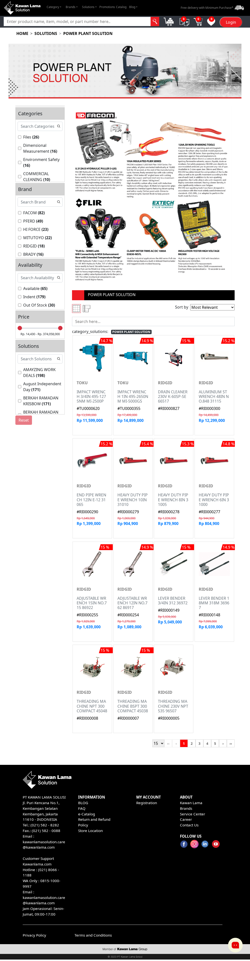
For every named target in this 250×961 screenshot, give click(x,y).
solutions (45, 33)
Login (231, 22)
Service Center (192, 814)
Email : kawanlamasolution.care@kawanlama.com (44, 897)
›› (230, 743)
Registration (146, 802)
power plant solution (88, 33)
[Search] (155, 21)
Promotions (107, 7)
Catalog (121, 7)
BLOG (83, 802)
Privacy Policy (34, 935)
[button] (54, 7)
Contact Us (189, 824)
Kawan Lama (191, 802)
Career (186, 819)
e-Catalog (86, 814)
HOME (22, 33)
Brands (186, 808)
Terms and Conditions (93, 935)
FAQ (81, 808)
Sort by (181, 307)
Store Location (90, 830)
